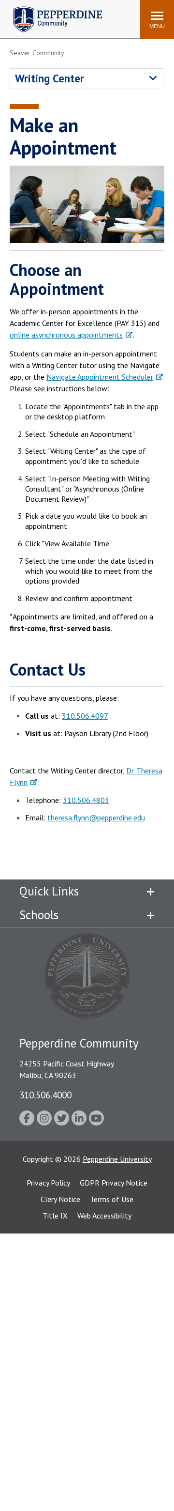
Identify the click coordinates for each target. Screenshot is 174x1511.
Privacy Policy (48, 1182)
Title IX (55, 1215)
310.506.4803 (86, 800)
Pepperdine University (117, 1159)
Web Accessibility (104, 1215)
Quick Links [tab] (49, 891)
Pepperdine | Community (50, 9)
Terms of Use (111, 1199)
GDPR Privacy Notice (113, 1182)
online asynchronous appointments (66, 334)
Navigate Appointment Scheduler (99, 377)
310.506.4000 (45, 1095)
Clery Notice (60, 1199)
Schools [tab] (38, 915)
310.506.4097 (85, 716)
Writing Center (49, 78)
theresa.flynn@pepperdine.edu (96, 817)
